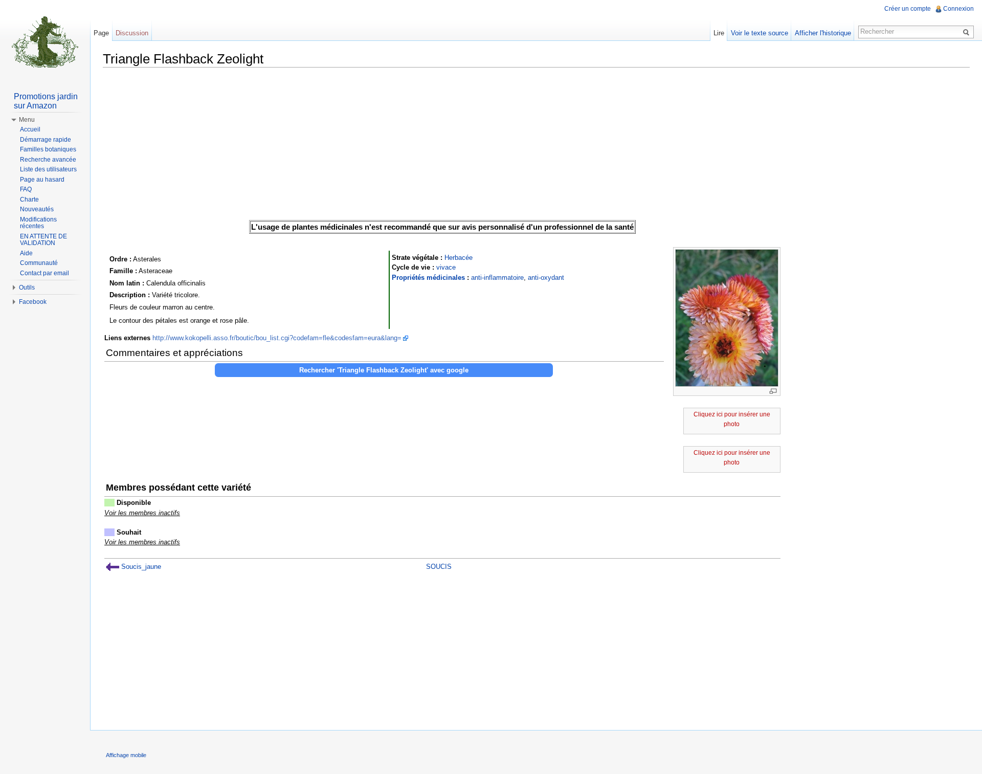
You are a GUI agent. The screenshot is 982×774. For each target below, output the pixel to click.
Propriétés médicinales (428, 277)
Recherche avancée (48, 159)
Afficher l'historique (823, 33)
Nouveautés (37, 209)
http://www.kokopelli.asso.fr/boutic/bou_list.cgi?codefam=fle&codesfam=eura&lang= (276, 338)
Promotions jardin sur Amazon (46, 101)
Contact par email (44, 273)
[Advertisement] (536, 146)
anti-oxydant (546, 277)
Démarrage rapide (45, 139)
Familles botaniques (48, 149)
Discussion (132, 33)
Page (101, 33)
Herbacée (458, 257)
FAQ (26, 189)
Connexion (958, 8)
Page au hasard (42, 179)
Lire (718, 33)
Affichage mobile (126, 755)
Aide (26, 253)
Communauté (39, 263)
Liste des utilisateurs (48, 169)
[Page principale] (45, 41)
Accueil (30, 129)
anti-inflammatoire (497, 277)
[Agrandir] (773, 391)
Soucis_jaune (140, 566)
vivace (446, 267)
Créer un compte (907, 8)
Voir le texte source (759, 33)
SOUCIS (439, 566)
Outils (27, 287)
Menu (27, 119)
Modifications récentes (38, 223)
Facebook (33, 301)
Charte (29, 199)
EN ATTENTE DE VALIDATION (43, 240)
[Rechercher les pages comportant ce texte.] (967, 31)
